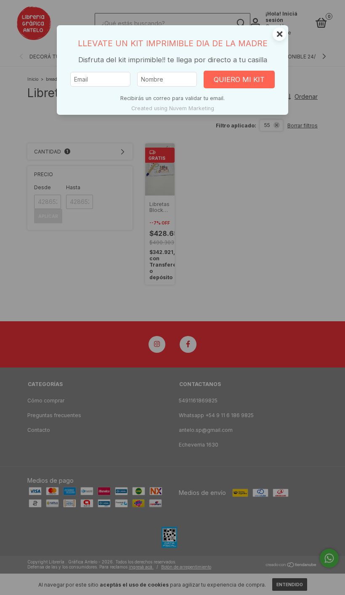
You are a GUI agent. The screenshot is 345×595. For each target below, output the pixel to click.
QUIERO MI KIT (239, 79)
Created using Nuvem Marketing (172, 108)
